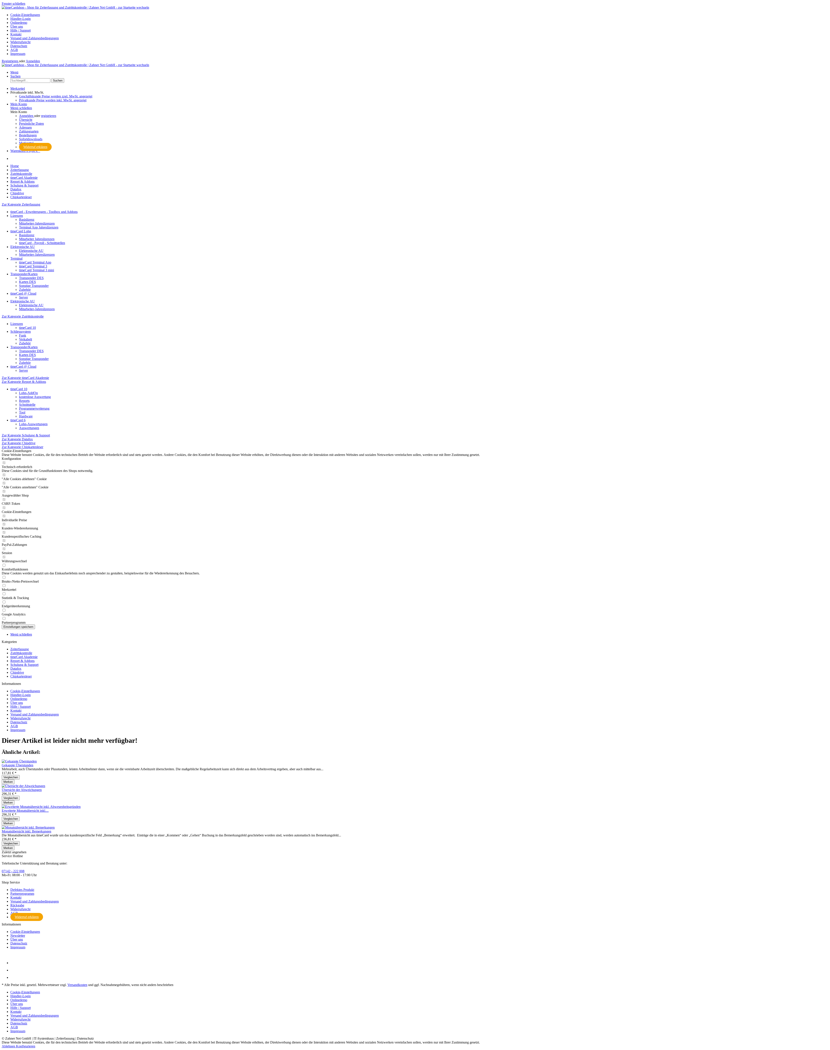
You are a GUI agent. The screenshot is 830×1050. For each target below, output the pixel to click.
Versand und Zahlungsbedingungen (34, 38)
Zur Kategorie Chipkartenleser (22, 447)
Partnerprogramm (22, 893)
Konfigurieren (25, 1046)
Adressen (25, 127)
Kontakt (15, 34)
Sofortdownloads (30, 139)
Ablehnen (9, 1046)
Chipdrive (17, 672)
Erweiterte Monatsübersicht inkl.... (25, 810)
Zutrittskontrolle (21, 653)
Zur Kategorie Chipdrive (18, 443)
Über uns (16, 26)
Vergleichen (10, 777)
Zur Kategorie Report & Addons (24, 382)
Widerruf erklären (35, 147)
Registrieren (10, 61)
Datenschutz (18, 46)
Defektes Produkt (22, 890)
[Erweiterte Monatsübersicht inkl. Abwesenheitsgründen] (41, 807)
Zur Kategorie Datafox (17, 439)
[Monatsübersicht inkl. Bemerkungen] (28, 827)
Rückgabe (17, 905)
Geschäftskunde (55, 96)
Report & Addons (22, 661)
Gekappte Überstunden (17, 765)
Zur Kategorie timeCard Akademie (25, 378)
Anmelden (33, 61)
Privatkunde (52, 100)
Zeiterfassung (19, 649)
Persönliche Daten (31, 123)
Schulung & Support (24, 664)
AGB (14, 50)
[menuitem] (419, 15)
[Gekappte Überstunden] (19, 761)
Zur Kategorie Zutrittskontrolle (23, 316)
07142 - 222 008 (13, 871)
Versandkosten (77, 985)
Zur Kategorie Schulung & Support (26, 435)
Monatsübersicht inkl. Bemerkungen (26, 831)
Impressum (17, 54)
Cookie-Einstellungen (25, 15)
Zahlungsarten (28, 131)
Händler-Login (20, 19)
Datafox (15, 668)
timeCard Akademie (24, 657)
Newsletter (17, 935)
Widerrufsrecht (20, 42)
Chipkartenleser (21, 676)
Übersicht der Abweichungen (22, 790)
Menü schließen (21, 108)
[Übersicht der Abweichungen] (23, 786)
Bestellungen (28, 135)
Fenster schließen (13, 3)
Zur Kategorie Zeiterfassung (21, 204)
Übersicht (25, 119)
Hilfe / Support (20, 30)
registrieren (48, 116)
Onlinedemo (18, 22)
